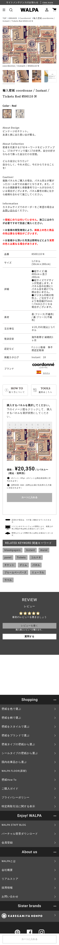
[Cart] (54, 10)
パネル (36, 565)
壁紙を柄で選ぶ (11, 718)
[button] (10, 10)
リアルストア (10, 879)
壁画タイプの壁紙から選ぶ (18, 744)
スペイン (46, 373)
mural (44, 550)
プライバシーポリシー (16, 797)
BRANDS (13, 18)
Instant (30, 550)
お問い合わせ (10, 210)
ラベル (8, 579)
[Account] (46, 10)
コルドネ (36, 557)
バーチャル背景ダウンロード (20, 834)
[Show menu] (5, 9)
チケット (9, 565)
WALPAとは (9, 861)
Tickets (21, 557)
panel (7, 557)
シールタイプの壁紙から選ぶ (20, 753)
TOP (5, 18)
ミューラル (38, 572)
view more (47, 2)
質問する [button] (29, 636)
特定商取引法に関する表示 (18, 806)
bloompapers (12, 550)
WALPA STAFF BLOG (14, 825)
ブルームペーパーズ (15, 572)
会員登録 (7, 842)
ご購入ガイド (10, 788)
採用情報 (7, 888)
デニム (23, 565)
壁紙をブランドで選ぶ (16, 735)
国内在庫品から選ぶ (14, 762)
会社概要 (7, 870)
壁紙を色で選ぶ (11, 709)
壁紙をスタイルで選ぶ (16, 726)
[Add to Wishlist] (29, 507)
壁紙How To (9, 780)
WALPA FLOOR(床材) (14, 771)
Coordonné (25, 18)
